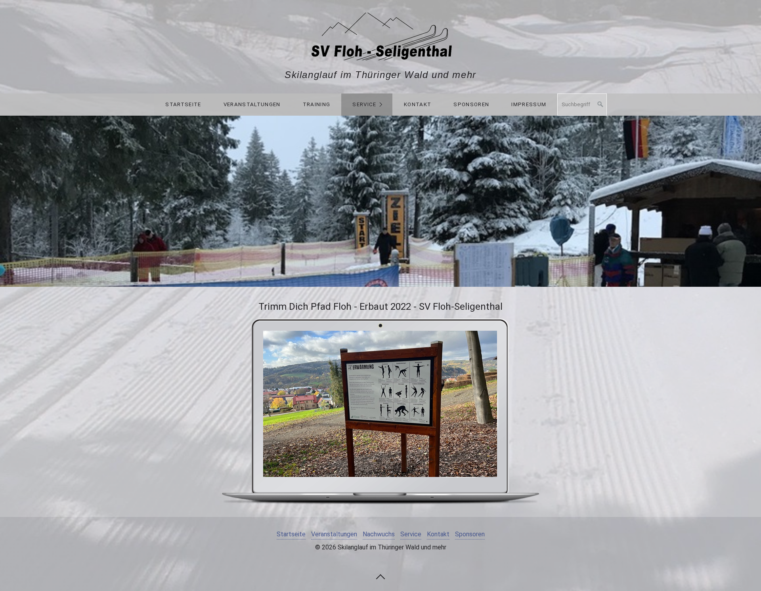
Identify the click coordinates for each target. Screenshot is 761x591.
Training (317, 104)
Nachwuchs (379, 534)
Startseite (183, 104)
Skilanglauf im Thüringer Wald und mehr (380, 74)
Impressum (528, 104)
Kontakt (417, 104)
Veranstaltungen (252, 104)
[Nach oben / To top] (380, 576)
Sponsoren (471, 104)
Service (364, 104)
